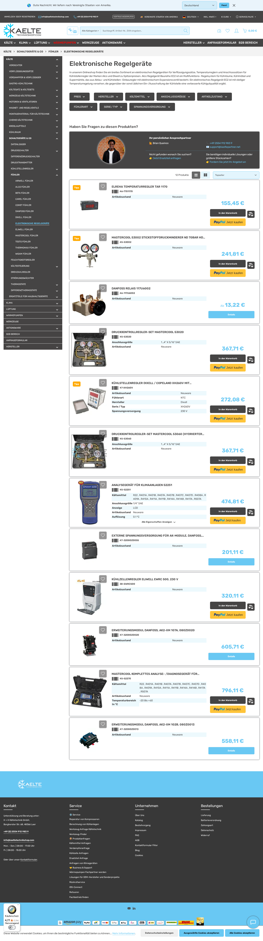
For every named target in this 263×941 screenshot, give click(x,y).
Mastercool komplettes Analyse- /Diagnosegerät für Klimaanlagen (154, 674)
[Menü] (18, 905)
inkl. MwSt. (209, 17)
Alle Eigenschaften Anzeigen (157, 522)
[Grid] (205, 175)
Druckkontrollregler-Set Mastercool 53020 (148, 332)
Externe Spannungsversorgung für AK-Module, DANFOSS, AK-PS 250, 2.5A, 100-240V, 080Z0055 (157, 535)
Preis (77, 96)
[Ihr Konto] (236, 31)
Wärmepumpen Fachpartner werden (87, 872)
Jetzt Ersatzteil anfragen (167, 158)
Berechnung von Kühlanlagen (84, 824)
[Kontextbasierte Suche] (72, 30)
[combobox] (141, 31)
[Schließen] (234, 5)
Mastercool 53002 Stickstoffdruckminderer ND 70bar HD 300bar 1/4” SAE (157, 237)
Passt (224, 5)
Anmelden (9, 17)
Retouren (74, 892)
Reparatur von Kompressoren (84, 819)
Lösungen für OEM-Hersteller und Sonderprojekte (94, 877)
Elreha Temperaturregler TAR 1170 (139, 186)
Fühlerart (81, 106)
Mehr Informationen (123, 933)
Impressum (140, 830)
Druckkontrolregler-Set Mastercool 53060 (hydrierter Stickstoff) (157, 434)
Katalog (139, 820)
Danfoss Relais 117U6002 (131, 288)
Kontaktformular (28, 859)
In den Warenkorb (228, 213)
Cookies (139, 855)
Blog (137, 850)
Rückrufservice (77, 882)
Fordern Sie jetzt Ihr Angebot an (228, 161)
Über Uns (139, 815)
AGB (137, 840)
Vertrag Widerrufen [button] (123, 17)
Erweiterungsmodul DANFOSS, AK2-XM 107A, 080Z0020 (153, 630)
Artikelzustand (212, 96)
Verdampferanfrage (79, 848)
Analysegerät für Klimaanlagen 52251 (142, 485)
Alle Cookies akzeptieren (242, 933)
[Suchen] (186, 31)
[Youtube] (129, 909)
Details (231, 314)
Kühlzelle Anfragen (78, 853)
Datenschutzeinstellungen (159, 933)
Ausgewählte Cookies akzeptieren (201, 933)
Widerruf (205, 835)
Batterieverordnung (211, 820)
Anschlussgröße (173, 96)
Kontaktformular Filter (146, 845)
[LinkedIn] (134, 909)
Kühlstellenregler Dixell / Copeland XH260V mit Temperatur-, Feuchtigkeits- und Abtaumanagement (153, 383)
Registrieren (28, 17)
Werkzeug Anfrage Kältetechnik (85, 829)
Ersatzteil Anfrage (78, 858)
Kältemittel (137, 96)
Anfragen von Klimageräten (83, 863)
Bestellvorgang (142, 825)
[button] (57, 59)
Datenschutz (207, 830)
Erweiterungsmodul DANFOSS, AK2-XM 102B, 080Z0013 (153, 724)
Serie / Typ (111, 106)
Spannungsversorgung (150, 106)
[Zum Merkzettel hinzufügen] (103, 186)
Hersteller (106, 96)
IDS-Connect (75, 887)
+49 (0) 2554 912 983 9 (87, 17)
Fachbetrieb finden (79, 897)
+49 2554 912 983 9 (221, 143)
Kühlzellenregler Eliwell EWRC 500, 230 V (145, 579)
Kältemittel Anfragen (80, 843)
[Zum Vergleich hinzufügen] (251, 214)
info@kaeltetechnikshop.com (55, 17)
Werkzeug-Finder (78, 834)
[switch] (12, 927)
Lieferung (206, 815)
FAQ (137, 835)
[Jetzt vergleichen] (219, 31)
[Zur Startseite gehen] (22, 31)
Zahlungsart (207, 825)
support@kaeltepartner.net (225, 146)
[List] (196, 175)
